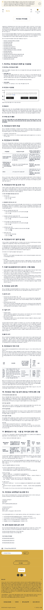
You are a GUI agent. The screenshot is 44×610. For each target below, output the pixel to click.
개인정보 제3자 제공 (8, 43)
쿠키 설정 (10, 97)
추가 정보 (13, 94)
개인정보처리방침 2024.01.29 (8, 540)
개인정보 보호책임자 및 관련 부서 (10, 57)
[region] (21, 95)
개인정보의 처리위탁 (8, 45)
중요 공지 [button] (3, 579)
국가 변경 (21, 563)
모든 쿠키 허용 (33, 97)
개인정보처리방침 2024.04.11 (8, 538)
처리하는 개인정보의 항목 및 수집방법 (11, 40)
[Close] (39, 4)
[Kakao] (25, 575)
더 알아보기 (28, 5)
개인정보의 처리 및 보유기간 (9, 46)
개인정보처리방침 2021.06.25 (8, 542)
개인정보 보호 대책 (8, 51)
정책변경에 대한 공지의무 (9, 58)
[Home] (8, 11)
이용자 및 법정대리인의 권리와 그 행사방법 (12, 49)
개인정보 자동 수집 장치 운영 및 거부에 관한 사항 (14, 54)
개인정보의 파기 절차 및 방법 (10, 48)
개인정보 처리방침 (7, 602)
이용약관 (17, 602)
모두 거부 (24, 97)
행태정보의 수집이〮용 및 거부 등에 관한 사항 (13, 55)
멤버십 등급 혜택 (25, 602)
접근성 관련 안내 (36, 602)
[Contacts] (21, 575)
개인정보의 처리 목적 (8, 42)
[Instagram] (18, 575)
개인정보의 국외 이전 (8, 52)
